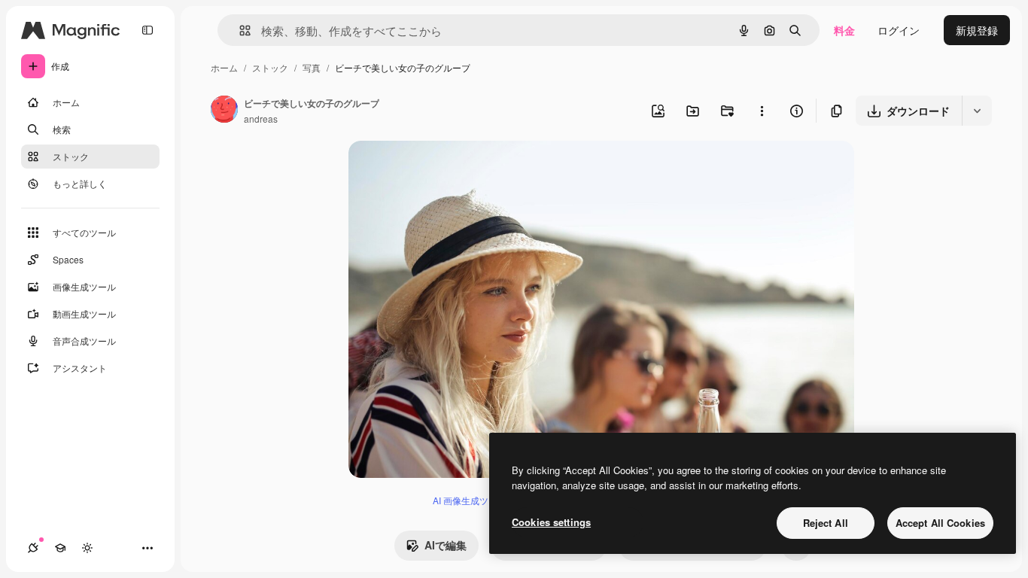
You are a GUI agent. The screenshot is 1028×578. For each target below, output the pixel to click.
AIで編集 (445, 544)
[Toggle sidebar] (147, 30)
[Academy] (60, 548)
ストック (270, 67)
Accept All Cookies (940, 523)
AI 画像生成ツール (469, 500)
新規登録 (977, 30)
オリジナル (452, 170)
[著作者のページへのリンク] (224, 111)
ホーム (224, 67)
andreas (261, 118)
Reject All (825, 523)
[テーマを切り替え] (87, 548)
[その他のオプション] (762, 111)
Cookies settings (551, 522)
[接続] (33, 548)
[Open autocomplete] (239, 30)
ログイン (898, 30)
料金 (844, 30)
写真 (312, 67)
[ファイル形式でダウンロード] (977, 111)
